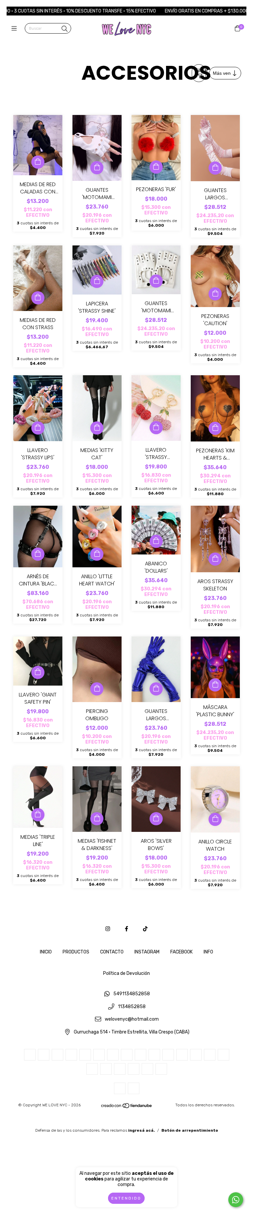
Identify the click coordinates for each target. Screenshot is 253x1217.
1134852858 (132, 1006)
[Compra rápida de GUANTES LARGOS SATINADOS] (215, 168)
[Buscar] (65, 29)
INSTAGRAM (146, 952)
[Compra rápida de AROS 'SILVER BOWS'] (156, 818)
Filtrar (200, 70)
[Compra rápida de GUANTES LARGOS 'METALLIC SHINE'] (156, 688)
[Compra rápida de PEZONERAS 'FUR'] (156, 167)
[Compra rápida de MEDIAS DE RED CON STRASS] (37, 297)
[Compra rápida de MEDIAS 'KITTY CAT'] (96, 428)
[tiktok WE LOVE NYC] (145, 929)
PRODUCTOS (76, 952)
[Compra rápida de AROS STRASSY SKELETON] (215, 559)
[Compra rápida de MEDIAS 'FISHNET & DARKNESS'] (96, 818)
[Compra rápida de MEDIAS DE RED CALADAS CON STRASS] (37, 162)
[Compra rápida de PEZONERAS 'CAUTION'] (215, 293)
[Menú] (16, 28)
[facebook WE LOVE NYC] (126, 929)
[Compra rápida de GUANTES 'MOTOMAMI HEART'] (96, 167)
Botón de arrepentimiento (189, 1130)
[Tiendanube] (126, 1107)
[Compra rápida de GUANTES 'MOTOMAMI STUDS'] (156, 281)
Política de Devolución (126, 973)
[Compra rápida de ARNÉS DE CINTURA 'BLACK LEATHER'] (37, 554)
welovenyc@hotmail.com (132, 1019)
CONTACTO (112, 952)
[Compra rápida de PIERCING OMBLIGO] (96, 688)
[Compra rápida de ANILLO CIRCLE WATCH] (215, 819)
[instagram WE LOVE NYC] (108, 929)
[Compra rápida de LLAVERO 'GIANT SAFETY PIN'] (37, 672)
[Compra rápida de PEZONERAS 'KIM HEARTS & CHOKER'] (215, 428)
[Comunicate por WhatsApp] (235, 1199)
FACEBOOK (181, 952)
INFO (208, 952)
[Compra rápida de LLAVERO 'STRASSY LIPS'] (37, 428)
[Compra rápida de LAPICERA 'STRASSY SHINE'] (96, 281)
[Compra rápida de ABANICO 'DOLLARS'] (156, 541)
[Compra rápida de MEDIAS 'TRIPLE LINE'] (37, 814)
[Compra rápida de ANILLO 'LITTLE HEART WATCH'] (96, 554)
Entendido (126, 1198)
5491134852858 (131, 994)
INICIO (46, 952)
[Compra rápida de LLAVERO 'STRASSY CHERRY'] (156, 427)
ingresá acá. (141, 1130)
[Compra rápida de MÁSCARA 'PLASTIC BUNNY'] (215, 685)
